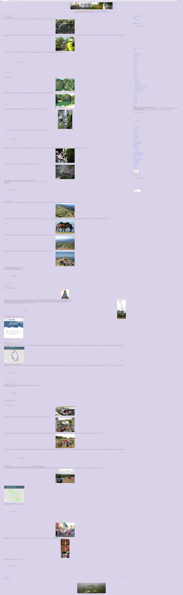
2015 (135, 71)
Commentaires (136, 191)
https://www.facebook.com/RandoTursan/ (100, 11)
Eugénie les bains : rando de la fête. (10, 384)
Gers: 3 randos (135, 164)
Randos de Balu (135, 147)
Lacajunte (134, 134)
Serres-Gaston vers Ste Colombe (8, 317)
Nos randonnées (135, 53)
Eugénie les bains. (135, 133)
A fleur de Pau (135, 156)
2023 (135, 65)
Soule (14, 202)
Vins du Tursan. (135, 135)
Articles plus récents (6, 576)
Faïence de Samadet (135, 132)
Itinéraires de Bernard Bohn (136, 145)
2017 (135, 70)
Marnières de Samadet (8, 17)
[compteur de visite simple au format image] (136, 172)
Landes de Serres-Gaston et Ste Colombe (11, 288)
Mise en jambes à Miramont (9, 405)
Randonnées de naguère (136, 19)
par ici (22, 559)
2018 (135, 69)
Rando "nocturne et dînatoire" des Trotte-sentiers (12, 344)
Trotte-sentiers (12, 345)
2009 (135, 75)
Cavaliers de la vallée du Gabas (137, 155)
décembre (136, 76)
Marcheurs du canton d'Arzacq (137, 160)
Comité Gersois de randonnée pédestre (138, 159)
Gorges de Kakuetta (7, 77)
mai (135, 95)
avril (135, 96)
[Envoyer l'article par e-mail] (10, 197)
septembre (136, 80)
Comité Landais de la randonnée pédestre (138, 153)
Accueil (65, 576)
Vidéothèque (135, 17)
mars (135, 97)
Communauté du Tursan (136, 130)
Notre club (7, 14)
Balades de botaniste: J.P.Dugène (137, 143)
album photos (6, 315)
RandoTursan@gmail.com (136, 23)
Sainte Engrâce (17, 92)
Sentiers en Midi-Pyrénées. (136, 149)
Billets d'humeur (135, 55)
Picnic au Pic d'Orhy (7, 201)
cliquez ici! (19, 268)
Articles (135, 189)
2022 (135, 66)
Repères (134, 59)
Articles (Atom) (10, 578)
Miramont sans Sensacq (8, 503)
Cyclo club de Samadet (136, 161)
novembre (136, 77)
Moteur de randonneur (136, 165)
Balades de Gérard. (135, 144)
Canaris (13, 299)
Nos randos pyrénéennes (136, 54)
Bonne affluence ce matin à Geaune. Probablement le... (142, 91)
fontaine (34, 302)
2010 (135, 74)
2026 (135, 63)
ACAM (20, 345)
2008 (135, 101)
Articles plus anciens (123, 576)
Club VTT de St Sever (136, 162)
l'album (16, 400)
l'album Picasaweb (25, 504)
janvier (136, 100)
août (135, 81)
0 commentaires (6, 197)
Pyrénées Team (135, 146)
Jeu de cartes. (135, 18)
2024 (135, 64)
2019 (135, 68)
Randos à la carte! (135, 148)
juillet (136, 92)
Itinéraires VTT (135, 163)
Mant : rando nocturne (8, 364)
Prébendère (110, 365)
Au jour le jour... (3, 14)
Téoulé (31, 302)
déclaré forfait (37, 299)
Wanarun (134, 166)
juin (135, 94)
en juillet (10, 18)
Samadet (134, 131)
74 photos (38, 181)
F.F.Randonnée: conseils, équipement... (138, 154)
